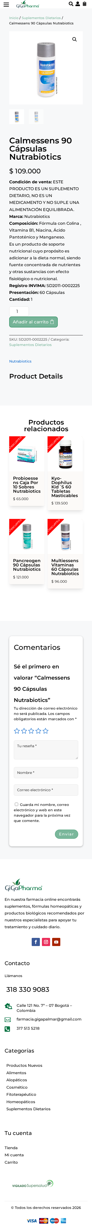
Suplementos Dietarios (41, 18)
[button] (74, 39)
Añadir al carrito (31, 321)
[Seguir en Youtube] (56, 942)
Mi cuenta (14, 1154)
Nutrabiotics (20, 361)
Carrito (11, 1162)
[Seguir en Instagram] (46, 942)
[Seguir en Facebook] (36, 942)
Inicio (13, 18)
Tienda (11, 1147)
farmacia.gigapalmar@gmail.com (49, 1019)
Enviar (66, 834)
